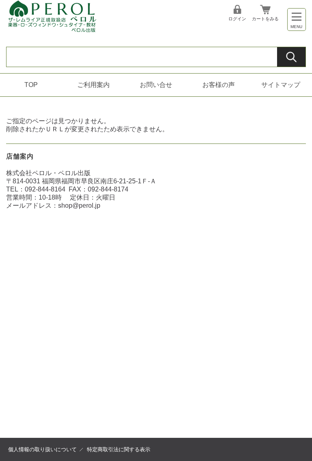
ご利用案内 (93, 84)
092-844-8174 (108, 189)
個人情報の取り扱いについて (42, 449)
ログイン (237, 18)
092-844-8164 (45, 189)
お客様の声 (218, 84)
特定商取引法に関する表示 (118, 449)
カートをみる (265, 18)
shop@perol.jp (79, 205)
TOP (31, 84)
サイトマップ (280, 84)
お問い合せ (156, 84)
